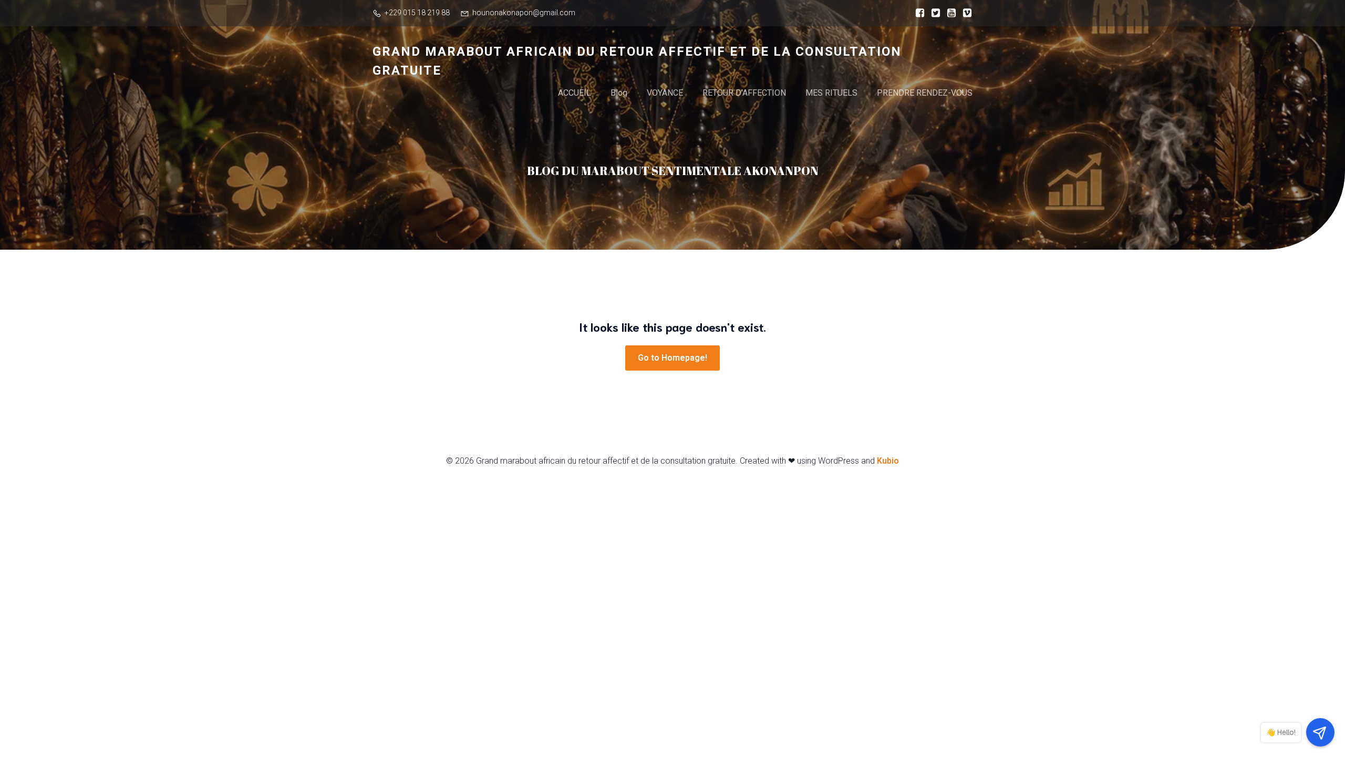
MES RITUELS (831, 93)
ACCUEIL (574, 93)
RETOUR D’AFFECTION (744, 93)
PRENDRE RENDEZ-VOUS (924, 93)
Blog (619, 93)
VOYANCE (665, 93)
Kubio (888, 461)
